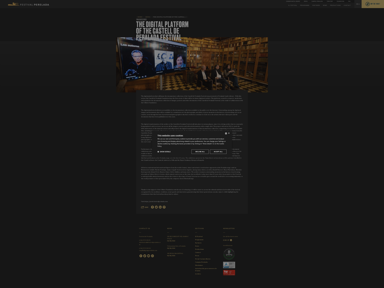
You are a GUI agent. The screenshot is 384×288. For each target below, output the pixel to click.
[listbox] (226, 133)
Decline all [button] (200, 152)
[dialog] (192, 144)
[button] (164, 152)
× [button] (229, 133)
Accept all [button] (218, 152)
